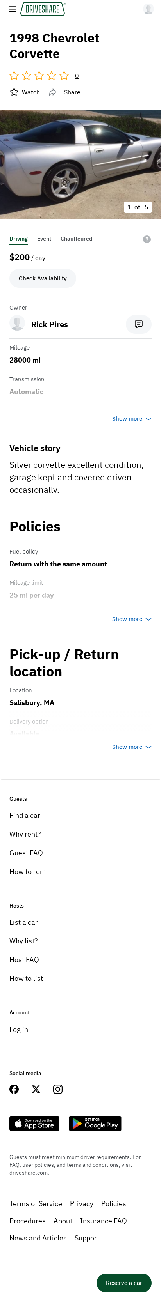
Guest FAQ (26, 852)
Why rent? (25, 834)
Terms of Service (35, 1203)
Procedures (27, 1220)
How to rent (27, 871)
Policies (113, 1203)
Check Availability (43, 278)
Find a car (24, 815)
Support (87, 1237)
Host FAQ (24, 959)
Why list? (23, 940)
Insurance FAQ (103, 1220)
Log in (18, 1029)
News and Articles (38, 1237)
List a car (23, 922)
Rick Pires (49, 324)
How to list (26, 978)
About (63, 1220)
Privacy (81, 1203)
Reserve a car (124, 1282)
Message (139, 324)
